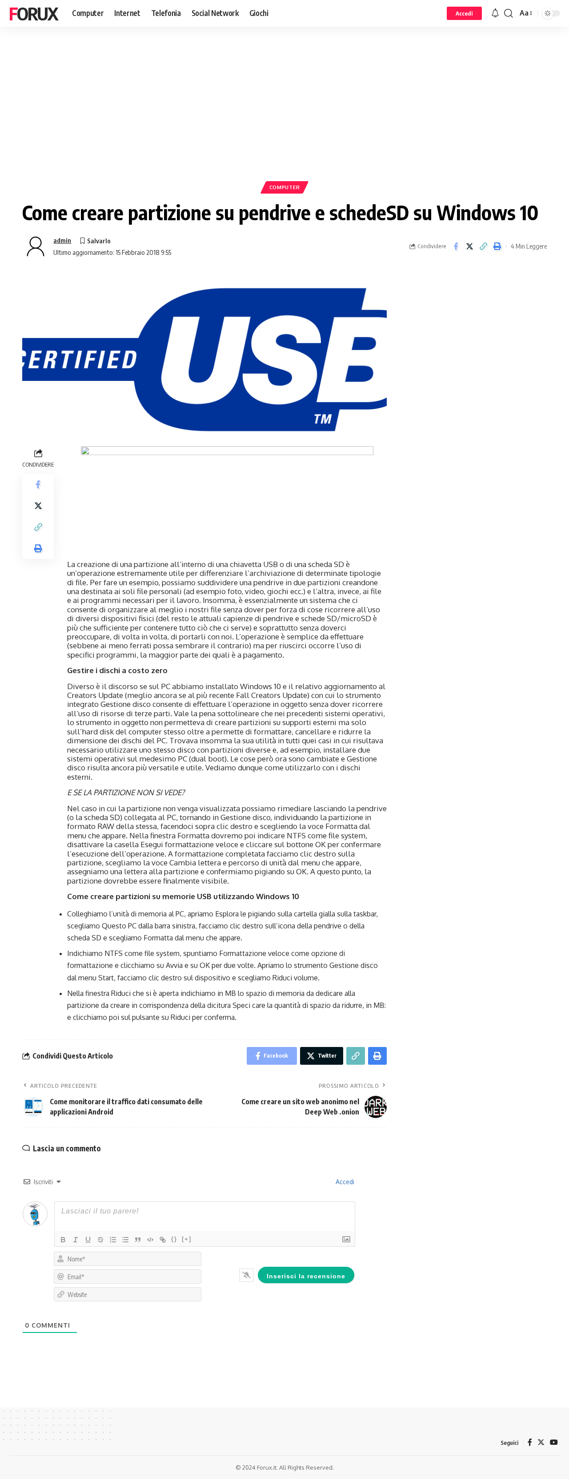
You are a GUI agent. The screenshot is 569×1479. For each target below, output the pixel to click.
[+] (187, 1239)
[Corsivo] (75, 1239)
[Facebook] (529, 1442)
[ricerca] (508, 13)
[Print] (497, 246)
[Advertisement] (284, 117)
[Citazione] (138, 1239)
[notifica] (495, 13)
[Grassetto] (63, 1239)
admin (62, 240)
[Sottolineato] (88, 1239)
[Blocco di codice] (150, 1239)
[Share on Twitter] (469, 246)
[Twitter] (541, 1442)
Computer (284, 187)
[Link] (162, 1239)
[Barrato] (100, 1239)
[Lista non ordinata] (125, 1239)
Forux (33, 13)
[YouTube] (554, 1442)
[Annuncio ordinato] (113, 1239)
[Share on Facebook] (455, 246)
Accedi (344, 1182)
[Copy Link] (483, 246)
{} (174, 1239)
